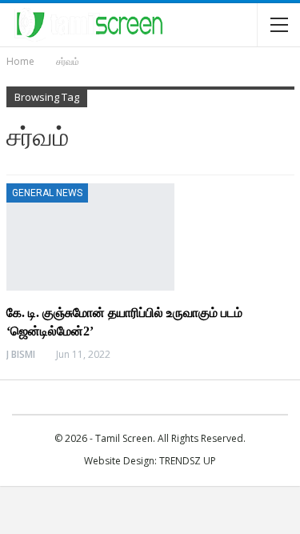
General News (47, 193)
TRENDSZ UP (187, 461)
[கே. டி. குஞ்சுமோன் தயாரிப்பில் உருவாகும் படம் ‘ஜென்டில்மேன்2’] (90, 237)
